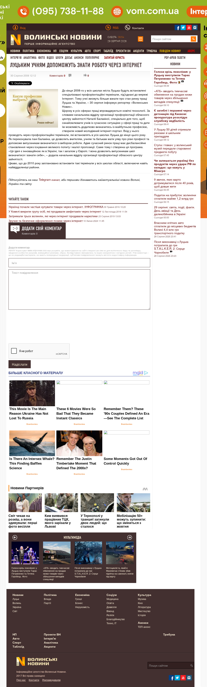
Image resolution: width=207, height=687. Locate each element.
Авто (88, 51)
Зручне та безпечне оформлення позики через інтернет (45, 221)
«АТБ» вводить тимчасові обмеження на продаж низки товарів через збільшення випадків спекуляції (173, 96)
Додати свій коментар (42, 228)
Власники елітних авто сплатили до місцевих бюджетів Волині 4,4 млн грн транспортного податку (175, 228)
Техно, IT (111, 623)
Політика (28, 51)
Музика (142, 599)
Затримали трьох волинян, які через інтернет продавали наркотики (53, 216)
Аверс (191, 51)
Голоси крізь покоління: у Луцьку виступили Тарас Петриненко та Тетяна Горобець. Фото (24, 572)
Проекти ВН (123, 51)
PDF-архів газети (174, 58)
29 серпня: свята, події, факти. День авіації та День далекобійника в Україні (174, 210)
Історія (142, 615)
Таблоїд (108, 51)
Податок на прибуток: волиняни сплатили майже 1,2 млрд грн (175, 196)
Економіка (44, 51)
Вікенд (110, 611)
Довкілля (112, 607)
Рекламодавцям (51, 680)
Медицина (112, 599)
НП (55, 51)
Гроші (78, 599)
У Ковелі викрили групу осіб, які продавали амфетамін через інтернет (54, 211)
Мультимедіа (72, 537)
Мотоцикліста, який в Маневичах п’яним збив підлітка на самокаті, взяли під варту (119, 572)
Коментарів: (57, 75)
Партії (47, 603)
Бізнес (79, 603)
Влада (47, 599)
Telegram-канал (49, 180)
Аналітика (29, 58)
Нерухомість (82, 607)
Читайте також (18, 199)
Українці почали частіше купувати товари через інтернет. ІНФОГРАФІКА (55, 207)
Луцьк (16, 599)
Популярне (92, 58)
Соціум (63, 51)
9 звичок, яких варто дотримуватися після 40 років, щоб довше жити (174, 182)
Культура (76, 51)
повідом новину (170, 51)
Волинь (17, 603)
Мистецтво (144, 611)
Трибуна (152, 51)
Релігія (110, 615)
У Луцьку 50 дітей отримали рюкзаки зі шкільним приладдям (172, 132)
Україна (17, 607)
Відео (50, 58)
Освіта (110, 603)
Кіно (140, 603)
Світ (15, 611)
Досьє (68, 58)
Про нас (21, 680)
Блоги (59, 58)
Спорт (97, 51)
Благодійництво (116, 619)
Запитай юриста (114, 58)
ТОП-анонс (144, 626)
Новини (15, 51)
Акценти (138, 51)
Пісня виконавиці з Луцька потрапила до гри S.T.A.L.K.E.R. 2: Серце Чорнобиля (171, 247)
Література (144, 607)
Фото (41, 58)
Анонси (78, 58)
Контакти (34, 680)
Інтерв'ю (16, 58)
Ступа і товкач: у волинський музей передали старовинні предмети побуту (173, 148)
